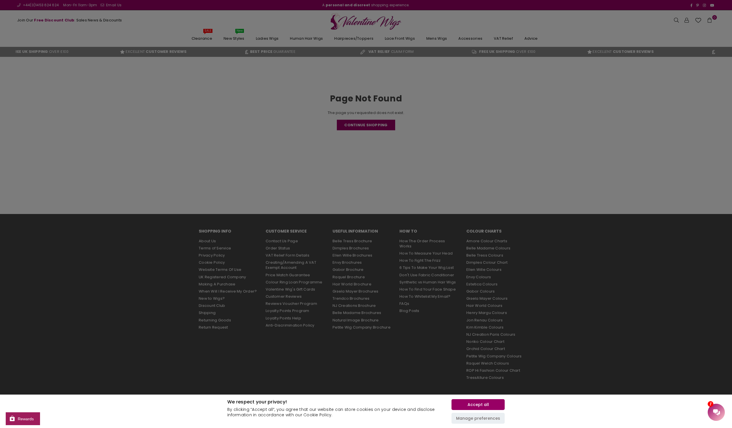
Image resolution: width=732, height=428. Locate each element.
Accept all (478, 404)
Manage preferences (478, 418)
